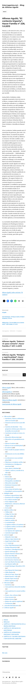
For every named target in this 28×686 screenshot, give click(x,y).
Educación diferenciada (12, 437)
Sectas (7, 508)
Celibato (7, 512)
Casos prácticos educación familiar (15, 587)
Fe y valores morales (11, 499)
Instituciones (9, 518)
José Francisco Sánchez (12, 560)
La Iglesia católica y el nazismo (14, 524)
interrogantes (5, 331)
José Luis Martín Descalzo (12, 562)
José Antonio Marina (11, 557)
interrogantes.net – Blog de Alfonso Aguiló (13, 6)
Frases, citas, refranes (11, 595)
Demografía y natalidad (12, 481)
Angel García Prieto (11, 541)
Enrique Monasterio (11, 547)
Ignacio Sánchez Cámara (12, 553)
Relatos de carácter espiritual (13, 601)
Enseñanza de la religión (12, 497)
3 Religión (7, 493)
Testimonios (9, 603)
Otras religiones (10, 501)
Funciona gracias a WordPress (9, 683)
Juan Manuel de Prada (11, 570)
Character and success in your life (15, 422)
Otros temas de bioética (12, 489)
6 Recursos (7, 582)
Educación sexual (10, 483)
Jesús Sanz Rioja (10, 555)
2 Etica (6, 474)
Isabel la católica (10, 520)
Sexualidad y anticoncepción (13, 491)
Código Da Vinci (9, 514)
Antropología (9, 479)
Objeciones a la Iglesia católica (14, 462)
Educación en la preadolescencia (14, 439)
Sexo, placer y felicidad (12, 468)
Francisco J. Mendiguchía (12, 549)
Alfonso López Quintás (12, 539)
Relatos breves (9, 599)
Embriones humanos (11, 485)
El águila (4, 312)
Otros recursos (9, 597)
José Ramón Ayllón (10, 564)
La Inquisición (9, 528)
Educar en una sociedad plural (14, 445)
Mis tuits (4, 653)
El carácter (19, 331)
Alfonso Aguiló (6, 387)
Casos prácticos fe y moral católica (15, 591)
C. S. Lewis (8, 543)
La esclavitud (9, 522)
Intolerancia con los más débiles (14, 454)
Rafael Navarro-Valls (11, 576)
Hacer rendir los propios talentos (15, 449)
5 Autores (6, 535)
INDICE (6, 620)
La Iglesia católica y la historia (14, 526)
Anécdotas (8, 585)
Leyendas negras (10, 533)
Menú (4, 11)
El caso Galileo (9, 516)
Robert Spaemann (10, 580)
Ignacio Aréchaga (10, 551)
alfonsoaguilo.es (7, 391)
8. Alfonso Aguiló (9, 607)
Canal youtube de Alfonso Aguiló (11, 404)
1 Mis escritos (8, 416)
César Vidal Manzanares (12, 545)
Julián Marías (9, 572)
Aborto (7, 476)
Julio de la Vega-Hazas (11, 574)
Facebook (6, 661)
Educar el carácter (10, 443)
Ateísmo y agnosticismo (12, 495)
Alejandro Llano (10, 537)
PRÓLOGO (7, 622)
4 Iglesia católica (8, 510)
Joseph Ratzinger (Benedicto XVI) (15, 566)
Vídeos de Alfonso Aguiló (9, 400)
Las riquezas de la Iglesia (12, 530)
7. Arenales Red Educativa (11, 605)
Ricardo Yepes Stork (11, 578)
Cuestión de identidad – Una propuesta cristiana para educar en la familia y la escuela (15, 429)
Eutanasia (8, 487)
